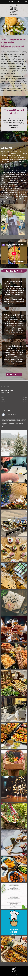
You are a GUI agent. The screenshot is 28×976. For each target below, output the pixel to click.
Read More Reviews (14, 375)
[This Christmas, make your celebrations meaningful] (14, 709)
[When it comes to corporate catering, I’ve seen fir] (14, 576)
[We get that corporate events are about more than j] (14, 629)
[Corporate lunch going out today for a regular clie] (14, 736)
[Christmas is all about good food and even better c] (14, 603)
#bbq (3, 423)
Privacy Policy (5, 392)
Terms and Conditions (7, 390)
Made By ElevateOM (9, 973)
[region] (14, 26)
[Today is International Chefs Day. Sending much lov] (14, 922)
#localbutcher (17, 423)
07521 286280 (6, 387)
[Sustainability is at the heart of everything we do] (14, 469)
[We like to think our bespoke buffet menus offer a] (14, 949)
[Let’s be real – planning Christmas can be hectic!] (14, 443)
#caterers (4, 424)
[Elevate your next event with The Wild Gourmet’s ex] (14, 869)
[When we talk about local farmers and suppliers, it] (14, 816)
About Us (3, 384)
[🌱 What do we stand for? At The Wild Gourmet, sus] (14, 763)
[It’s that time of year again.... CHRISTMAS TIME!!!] (14, 896)
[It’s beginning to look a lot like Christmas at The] (14, 843)
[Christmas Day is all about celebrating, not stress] (14, 496)
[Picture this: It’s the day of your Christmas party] (14, 789)
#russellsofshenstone (9, 423)
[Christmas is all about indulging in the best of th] (14, 549)
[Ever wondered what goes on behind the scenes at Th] (14, 523)
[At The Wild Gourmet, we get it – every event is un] (14, 683)
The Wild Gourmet (10, 414)
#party (21, 423)
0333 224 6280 (6, 386)
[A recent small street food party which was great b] (14, 656)
